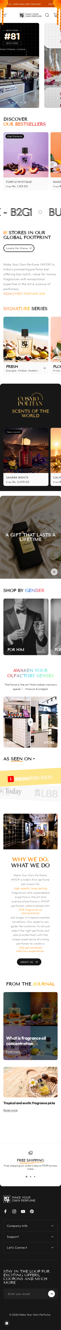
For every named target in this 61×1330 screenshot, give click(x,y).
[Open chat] (6, 1323)
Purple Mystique (19, 181)
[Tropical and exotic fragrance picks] (30, 1082)
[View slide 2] (30, 1177)
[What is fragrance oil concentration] (30, 1026)
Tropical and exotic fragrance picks (29, 1103)
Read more (13, 1051)
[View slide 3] (35, 1177)
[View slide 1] (26, 1177)
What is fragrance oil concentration (26, 1040)
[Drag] (30, 722)
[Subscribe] (51, 1293)
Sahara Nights (17, 477)
